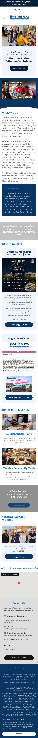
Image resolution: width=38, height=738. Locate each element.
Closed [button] (11, 649)
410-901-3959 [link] (9, 626)
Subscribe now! (19, 505)
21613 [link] (26, 639)
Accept (19, 733)
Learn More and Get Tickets (19, 324)
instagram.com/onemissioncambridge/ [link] (20, 635)
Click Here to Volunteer (19, 556)
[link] (19, 18)
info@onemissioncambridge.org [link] (18, 629)
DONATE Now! (19, 68)
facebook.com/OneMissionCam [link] (17, 633)
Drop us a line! (19, 657)
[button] (4, 18)
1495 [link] (11, 639)
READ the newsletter (19, 397)
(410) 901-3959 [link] (19, 9)
